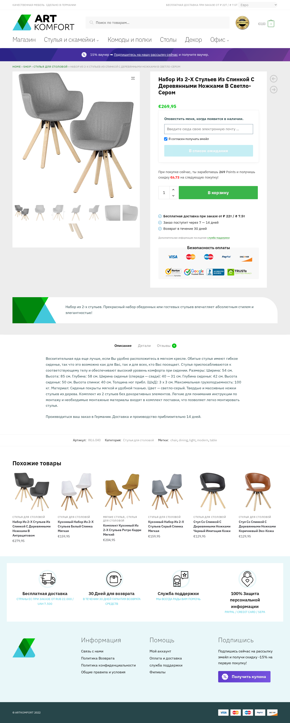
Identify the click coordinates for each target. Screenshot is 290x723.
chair (173, 440)
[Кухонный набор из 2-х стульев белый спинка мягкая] (77, 492)
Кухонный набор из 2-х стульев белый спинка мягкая (76, 526)
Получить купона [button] (249, 676)
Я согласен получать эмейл (188, 139)
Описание (123, 345)
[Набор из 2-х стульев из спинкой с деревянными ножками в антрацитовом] (31, 492)
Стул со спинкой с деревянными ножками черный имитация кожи (211, 526)
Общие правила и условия (103, 672)
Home (16, 66)
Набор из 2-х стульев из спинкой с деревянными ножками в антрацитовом (31, 528)
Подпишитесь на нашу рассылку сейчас (146, 54)
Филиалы (158, 672)
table (213, 440)
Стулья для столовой (51, 66)
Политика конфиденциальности (108, 665)
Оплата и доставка (166, 658)
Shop (27, 66)
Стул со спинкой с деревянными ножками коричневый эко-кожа (257, 526)
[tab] (123, 342)
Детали (144, 345)
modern (202, 440)
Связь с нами (92, 651)
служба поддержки (218, 237)
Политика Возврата (98, 658)
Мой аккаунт (160, 651)
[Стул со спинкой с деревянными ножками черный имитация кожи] (212, 492)
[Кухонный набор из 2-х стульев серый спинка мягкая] (167, 492)
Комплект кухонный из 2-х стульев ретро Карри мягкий (122, 530)
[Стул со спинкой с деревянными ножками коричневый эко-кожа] (258, 492)
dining (183, 440)
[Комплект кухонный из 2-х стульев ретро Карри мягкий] (122, 492)
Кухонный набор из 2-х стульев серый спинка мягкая (166, 526)
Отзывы (164, 345)
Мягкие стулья (114, 517)
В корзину (218, 192)
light (192, 440)
